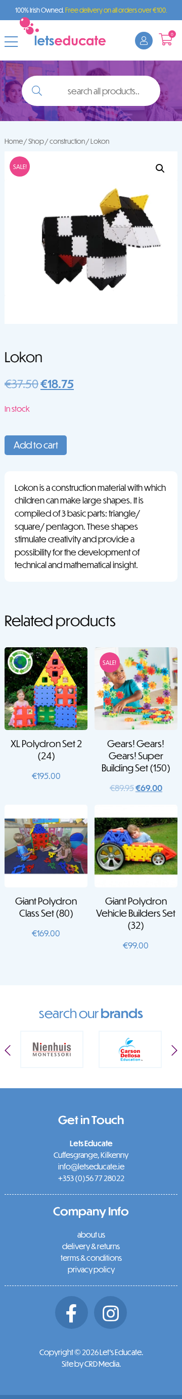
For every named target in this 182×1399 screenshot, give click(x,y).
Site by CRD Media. (91, 1363)
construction (67, 141)
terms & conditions (91, 1257)
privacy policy (91, 1269)
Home (14, 141)
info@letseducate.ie (91, 1166)
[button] (160, 168)
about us (91, 1234)
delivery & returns (91, 1246)
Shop (36, 141)
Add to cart (36, 445)
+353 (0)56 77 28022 (91, 1178)
